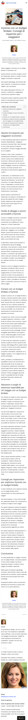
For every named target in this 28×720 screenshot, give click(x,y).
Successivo (24, 614)
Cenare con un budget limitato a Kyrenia (14, 117)
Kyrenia (23, 40)
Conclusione (6, 127)
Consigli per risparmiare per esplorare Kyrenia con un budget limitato (13, 124)
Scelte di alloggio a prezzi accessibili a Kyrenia (13, 114)
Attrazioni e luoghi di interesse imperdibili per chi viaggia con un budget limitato (14, 120)
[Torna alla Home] (8, 2)
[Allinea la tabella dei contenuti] (24, 107)
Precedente (4, 614)
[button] (26, 2)
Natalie (7, 40)
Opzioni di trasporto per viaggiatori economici (12, 110)
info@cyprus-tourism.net (8, 696)
